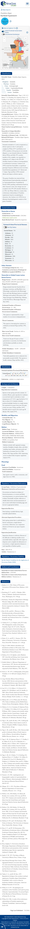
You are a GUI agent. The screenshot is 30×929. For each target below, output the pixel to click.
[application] (15, 52)
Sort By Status (11, 227)
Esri (27, 68)
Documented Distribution (12, 34)
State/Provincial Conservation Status (13, 31)
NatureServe (15, 918)
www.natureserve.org (20, 917)
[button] (4, 38)
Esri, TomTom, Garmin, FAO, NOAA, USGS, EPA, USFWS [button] (11, 68)
